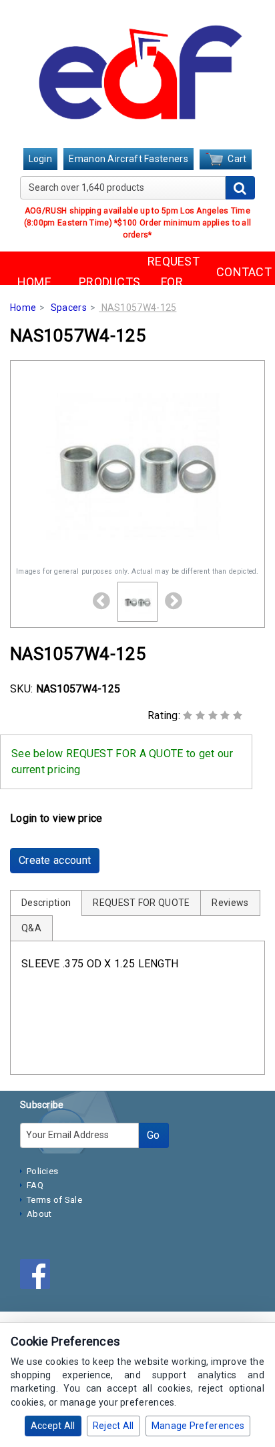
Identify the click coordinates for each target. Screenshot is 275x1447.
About (39, 1214)
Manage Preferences (198, 1425)
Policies (42, 1171)
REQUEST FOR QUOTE (172, 281)
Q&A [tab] (31, 928)
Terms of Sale (54, 1200)
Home (23, 307)
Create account (55, 860)
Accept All (53, 1425)
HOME (34, 282)
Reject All (113, 1425)
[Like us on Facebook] (38, 1276)
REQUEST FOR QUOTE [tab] (141, 902)
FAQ (35, 1185)
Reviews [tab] (230, 902)
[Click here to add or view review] (212, 715)
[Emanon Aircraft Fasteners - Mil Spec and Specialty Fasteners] (137, 75)
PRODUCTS (103, 282)
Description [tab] (46, 902)
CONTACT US (240, 282)
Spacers (69, 307)
